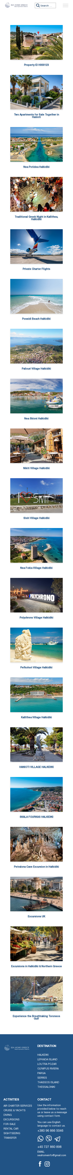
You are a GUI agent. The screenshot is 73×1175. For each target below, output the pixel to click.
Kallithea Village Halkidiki (36, 717)
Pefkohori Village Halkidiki (36, 668)
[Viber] (49, 1139)
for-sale (10, 1124)
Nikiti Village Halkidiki (36, 468)
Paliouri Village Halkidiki (36, 369)
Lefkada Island (47, 1060)
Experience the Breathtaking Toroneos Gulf (36, 1017)
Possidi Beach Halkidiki (36, 319)
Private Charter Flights (36, 269)
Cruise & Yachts (15, 1110)
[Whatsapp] (40, 1139)
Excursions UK (36, 916)
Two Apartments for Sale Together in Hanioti (36, 116)
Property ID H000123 (36, 65)
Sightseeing (12, 1133)
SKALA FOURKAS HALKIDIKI (36, 817)
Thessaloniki (46, 1087)
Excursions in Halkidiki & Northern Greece (36, 966)
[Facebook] (40, 1164)
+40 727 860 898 (49, 1147)
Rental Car (11, 1129)
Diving (8, 1115)
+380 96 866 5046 (50, 1130)
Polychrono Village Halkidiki (36, 618)
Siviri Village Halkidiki (36, 518)
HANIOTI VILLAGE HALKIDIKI (36, 767)
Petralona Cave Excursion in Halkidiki (36, 867)
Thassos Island (48, 1082)
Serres (42, 1078)
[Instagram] (47, 1164)
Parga (41, 1073)
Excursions (11, 1120)
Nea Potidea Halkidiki (36, 167)
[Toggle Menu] (65, 5)
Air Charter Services (18, 1106)
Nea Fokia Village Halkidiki (36, 568)
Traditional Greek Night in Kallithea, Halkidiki (36, 218)
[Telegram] (57, 1139)
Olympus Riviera (48, 1069)
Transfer (10, 1138)
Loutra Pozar (47, 1064)
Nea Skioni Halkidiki (36, 419)
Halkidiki (43, 1055)
